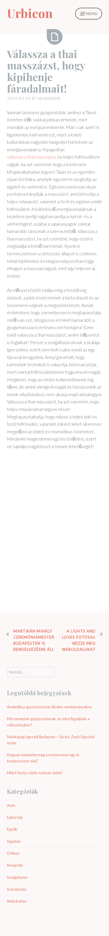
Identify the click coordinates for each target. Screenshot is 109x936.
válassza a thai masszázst (31, 156)
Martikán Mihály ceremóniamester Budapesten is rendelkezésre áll (33, 640)
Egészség (14, 817)
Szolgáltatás (17, 877)
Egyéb (12, 829)
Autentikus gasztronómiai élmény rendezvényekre (49, 707)
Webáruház (16, 901)
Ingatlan (14, 841)
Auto (11, 805)
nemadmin (49, 98)
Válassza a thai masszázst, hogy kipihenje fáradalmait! (46, 71)
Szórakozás (16, 889)
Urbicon (30, 13)
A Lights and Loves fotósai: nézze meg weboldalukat (79, 640)
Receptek (15, 865)
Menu (92, 13)
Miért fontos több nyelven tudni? (35, 772)
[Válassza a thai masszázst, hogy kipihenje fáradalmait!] (54, 37)
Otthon (13, 853)
